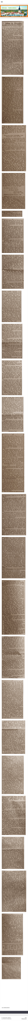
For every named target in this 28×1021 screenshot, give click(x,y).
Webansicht (24, 1018)
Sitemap (9, 1017)
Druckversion (5, 1017)
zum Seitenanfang (6, 1007)
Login (26, 1017)
